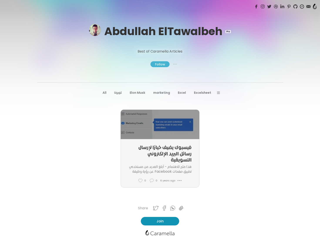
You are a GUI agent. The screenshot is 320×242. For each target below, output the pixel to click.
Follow (160, 64)
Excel (182, 92)
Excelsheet (202, 92)
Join (160, 221)
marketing (161, 92)
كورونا (118, 92)
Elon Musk (137, 92)
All (104, 92)
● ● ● (175, 64)
